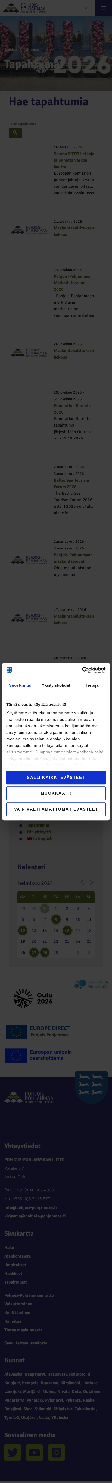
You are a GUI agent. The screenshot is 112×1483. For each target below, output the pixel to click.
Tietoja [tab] (92, 685)
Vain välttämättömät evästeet (56, 809)
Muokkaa (53, 793)
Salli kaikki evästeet (56, 777)
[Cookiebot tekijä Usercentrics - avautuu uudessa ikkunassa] (82, 670)
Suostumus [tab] (20, 685)
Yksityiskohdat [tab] (56, 685)
